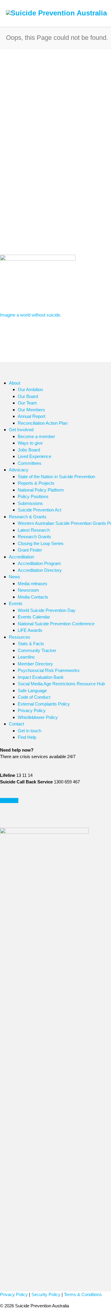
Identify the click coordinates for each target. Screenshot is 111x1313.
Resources (19, 637)
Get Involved (21, 429)
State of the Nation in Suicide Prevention (56, 476)
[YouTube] (30, 822)
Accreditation (21, 556)
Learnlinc (26, 656)
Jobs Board (29, 449)
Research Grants (34, 536)
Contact (16, 723)
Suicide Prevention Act (39, 509)
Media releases (32, 583)
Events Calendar (34, 616)
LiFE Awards (30, 630)
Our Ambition (30, 389)
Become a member (36, 436)
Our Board (28, 396)
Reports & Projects (36, 483)
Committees (29, 463)
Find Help (27, 737)
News (14, 576)
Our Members (31, 409)
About (14, 382)
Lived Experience (34, 456)
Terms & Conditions (83, 1294)
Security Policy (45, 1294)
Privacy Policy (32, 710)
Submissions (30, 503)
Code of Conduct (34, 697)
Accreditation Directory (40, 570)
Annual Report (31, 416)
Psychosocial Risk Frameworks (49, 670)
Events (15, 603)
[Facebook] (6, 822)
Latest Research (34, 530)
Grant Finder (30, 549)
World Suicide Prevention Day (46, 610)
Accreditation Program (39, 563)
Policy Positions (33, 496)
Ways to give (30, 442)
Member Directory (35, 663)
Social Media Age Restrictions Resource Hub (61, 683)
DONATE (9, 800)
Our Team (27, 402)
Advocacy (18, 469)
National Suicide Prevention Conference (56, 623)
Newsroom (28, 590)
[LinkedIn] (18, 822)
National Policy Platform (41, 489)
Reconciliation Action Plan (42, 423)
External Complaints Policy (44, 703)
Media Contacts (33, 596)
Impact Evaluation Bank (41, 677)
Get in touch (29, 730)
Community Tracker (37, 650)
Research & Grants (27, 516)
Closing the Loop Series (41, 543)
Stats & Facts (31, 643)
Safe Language (32, 690)
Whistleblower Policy (38, 717)
